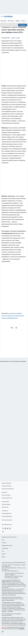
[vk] (11, 328)
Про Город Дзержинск (6, 483)
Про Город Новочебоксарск (8, 488)
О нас (3, 539)
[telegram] (16, 328)
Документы (3, 20)
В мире (23, 20)
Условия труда (5, 548)
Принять (22, 25)
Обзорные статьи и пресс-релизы (9, 537)
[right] (26, 21)
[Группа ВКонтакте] (3, 528)
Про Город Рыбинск (6, 504)
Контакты (4, 542)
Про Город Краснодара (7, 520)
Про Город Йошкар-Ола (7, 498)
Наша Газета (4, 492)
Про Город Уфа (5, 507)
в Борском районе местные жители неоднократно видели (12, 315)
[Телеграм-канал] (7, 528)
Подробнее (10, 611)
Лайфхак (17, 20)
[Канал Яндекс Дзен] (10, 528)
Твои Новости (5, 510)
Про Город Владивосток (7, 516)
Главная (3, 556)
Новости (4, 553)
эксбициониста (12, 318)
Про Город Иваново (6, 495)
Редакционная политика (7, 545)
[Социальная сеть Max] (3, 531)
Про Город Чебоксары (6, 485)
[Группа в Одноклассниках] (5, 528)
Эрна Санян (16, 38)
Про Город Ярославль (6, 513)
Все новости (11, 20)
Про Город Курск (5, 501)
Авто (3, 551)
